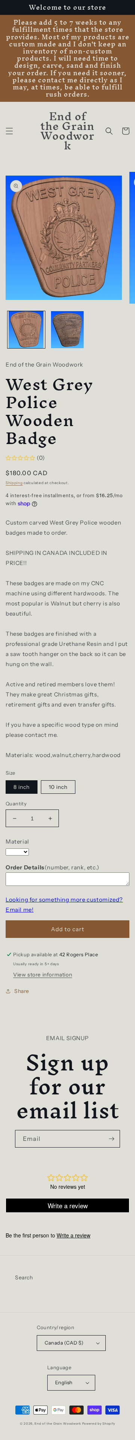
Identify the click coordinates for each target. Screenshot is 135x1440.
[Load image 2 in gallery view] (67, 330)
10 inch (58, 787)
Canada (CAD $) (64, 1343)
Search (24, 1277)
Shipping (14, 482)
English (64, 1382)
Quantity (16, 803)
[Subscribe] (111, 1139)
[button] (9, 131)
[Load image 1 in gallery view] (26, 330)
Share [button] (21, 991)
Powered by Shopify (99, 1423)
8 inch (22, 787)
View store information (42, 974)
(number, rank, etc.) (52, 867)
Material (17, 841)
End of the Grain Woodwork (57, 1423)
